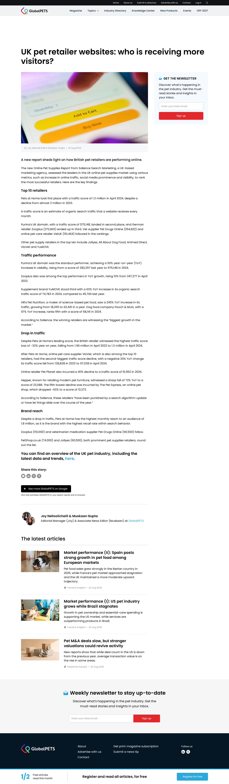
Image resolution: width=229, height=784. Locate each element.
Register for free (192, 776)
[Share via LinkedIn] (28, 476)
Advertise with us (169, 2)
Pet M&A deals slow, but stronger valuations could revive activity (95, 643)
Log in (198, 2)
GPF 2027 (202, 10)
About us (128, 2)
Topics (92, 10)
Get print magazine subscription (136, 746)
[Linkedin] (183, 752)
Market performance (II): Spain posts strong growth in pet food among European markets (99, 557)
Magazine (76, 10)
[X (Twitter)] (188, 752)
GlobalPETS (136, 521)
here (69, 458)
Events (187, 10)
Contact (187, 2)
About (82, 746)
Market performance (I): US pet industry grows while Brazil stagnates (102, 604)
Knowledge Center (143, 10)
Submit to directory (146, 2)
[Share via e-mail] (23, 476)
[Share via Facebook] (39, 476)
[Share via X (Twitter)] (34, 476)
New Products (169, 10)
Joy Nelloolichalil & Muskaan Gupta (46, 147)
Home (116, 2)
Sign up (181, 116)
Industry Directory (115, 10)
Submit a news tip (126, 752)
